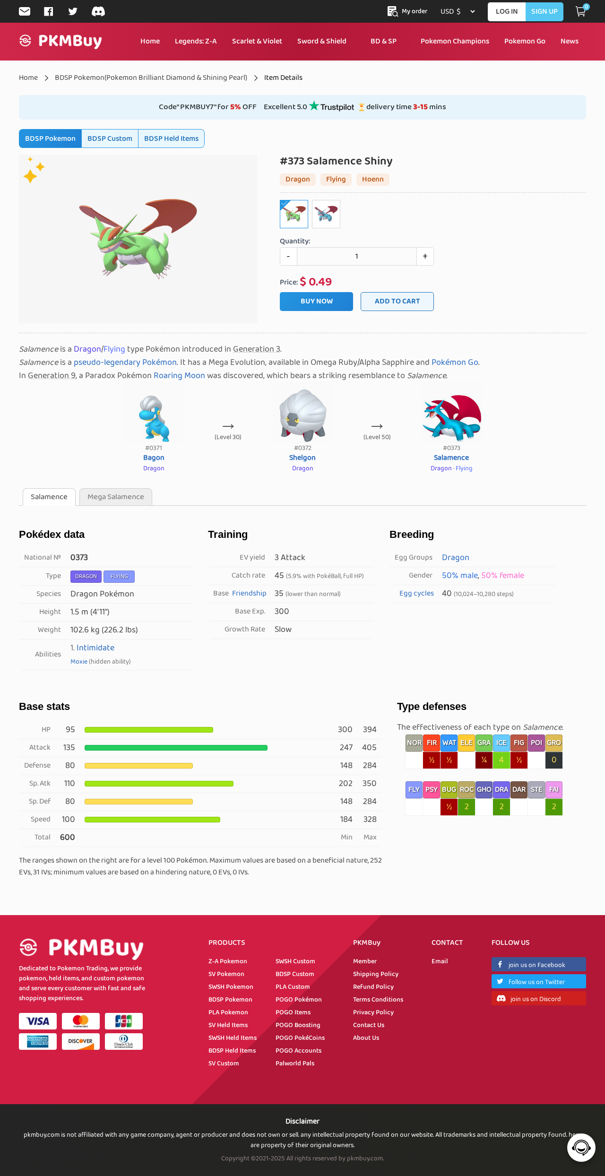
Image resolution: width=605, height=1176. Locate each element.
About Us (366, 1038)
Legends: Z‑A (196, 41)
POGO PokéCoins (300, 1038)
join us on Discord (535, 999)
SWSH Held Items (232, 1038)
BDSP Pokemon (50, 139)
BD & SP (384, 41)
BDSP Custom (109, 139)
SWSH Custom (295, 961)
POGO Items (293, 1012)
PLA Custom (293, 987)
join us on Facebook (537, 965)
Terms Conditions (378, 999)
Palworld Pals (295, 1063)
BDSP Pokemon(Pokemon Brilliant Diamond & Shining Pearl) (151, 78)
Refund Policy (373, 987)
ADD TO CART (397, 301)
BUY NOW (317, 301)
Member (365, 961)
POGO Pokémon (299, 999)
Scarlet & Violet (257, 41)
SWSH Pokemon (230, 987)
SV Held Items (228, 1025)
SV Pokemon (226, 974)
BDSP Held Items (171, 139)
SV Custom (223, 1063)
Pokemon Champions (455, 41)
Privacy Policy (373, 1012)
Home (150, 41)
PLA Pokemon (228, 1012)
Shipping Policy (375, 974)
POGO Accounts (298, 1051)
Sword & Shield (321, 41)
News (570, 41)
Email (440, 961)
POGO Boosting (298, 1025)
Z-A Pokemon (227, 961)
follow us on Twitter (537, 982)
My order (414, 11)
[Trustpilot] (331, 109)
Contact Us (368, 1025)
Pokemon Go (524, 41)
